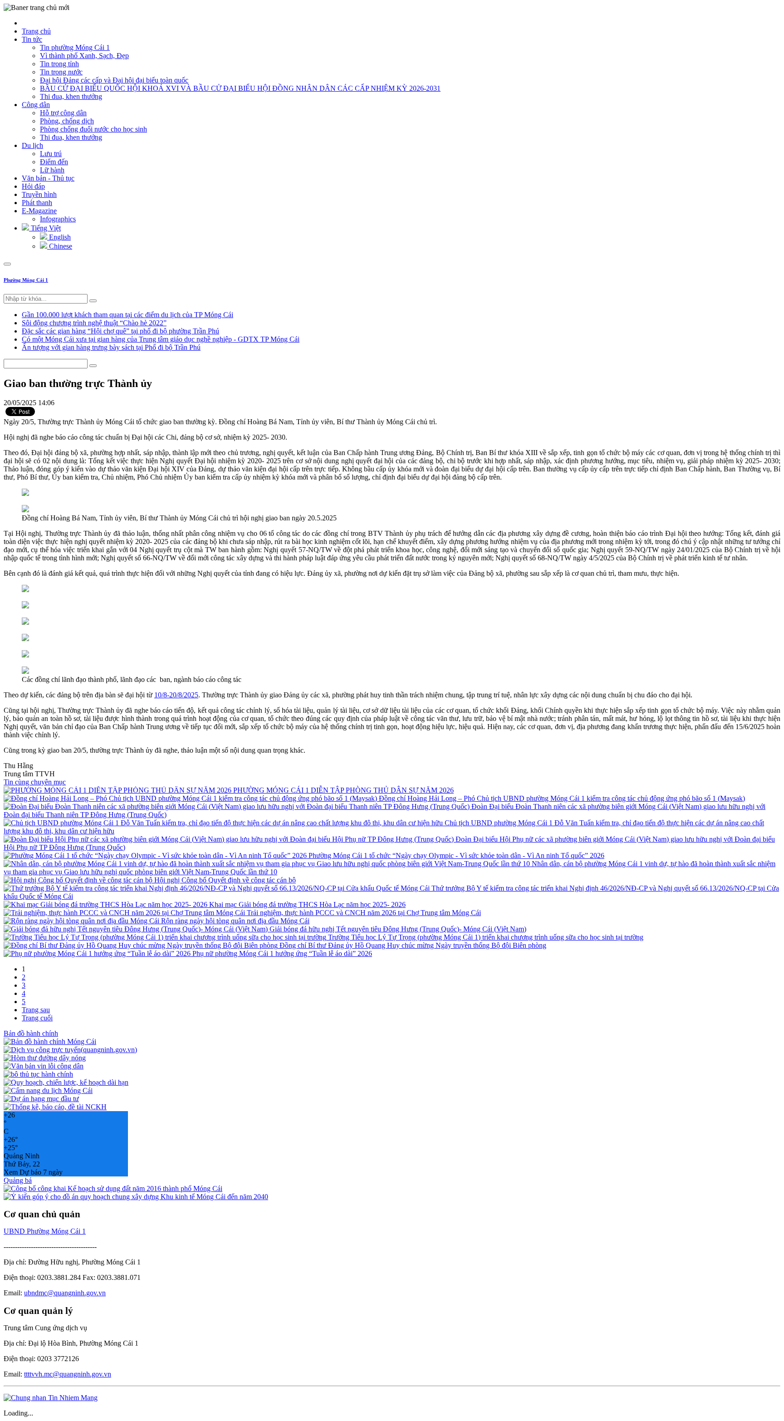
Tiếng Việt (45, 228)
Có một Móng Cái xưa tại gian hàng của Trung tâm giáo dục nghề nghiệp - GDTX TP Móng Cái (160, 339)
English (59, 237)
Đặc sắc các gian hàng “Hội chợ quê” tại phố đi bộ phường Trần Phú (120, 331)
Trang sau (36, 1010)
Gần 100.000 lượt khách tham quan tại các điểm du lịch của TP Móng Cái (127, 314)
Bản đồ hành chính (31, 1033)
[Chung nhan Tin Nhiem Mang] (51, 1397)
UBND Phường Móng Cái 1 (45, 1231)
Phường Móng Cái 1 (26, 280)
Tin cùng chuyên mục (35, 782)
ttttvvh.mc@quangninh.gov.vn (67, 1374)
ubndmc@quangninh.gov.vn (65, 1293)
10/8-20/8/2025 (176, 695)
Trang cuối (37, 1018)
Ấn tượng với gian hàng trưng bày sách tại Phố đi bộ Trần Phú (111, 347)
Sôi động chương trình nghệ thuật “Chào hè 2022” (94, 323)
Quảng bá (18, 1180)
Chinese (59, 246)
